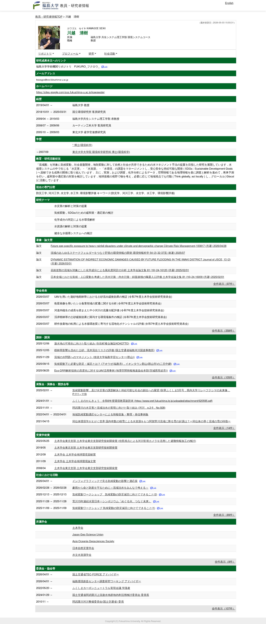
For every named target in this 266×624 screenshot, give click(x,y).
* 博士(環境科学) (82, 145)
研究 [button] (91, 53)
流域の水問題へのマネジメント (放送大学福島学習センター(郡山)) (94, 357)
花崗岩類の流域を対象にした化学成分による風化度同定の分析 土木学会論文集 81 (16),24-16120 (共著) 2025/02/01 (120, 270)
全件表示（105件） (223, 377)
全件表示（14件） (224, 428)
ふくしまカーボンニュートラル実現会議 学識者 (101, 588)
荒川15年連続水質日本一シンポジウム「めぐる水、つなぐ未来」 (111, 501)
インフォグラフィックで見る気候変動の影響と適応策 (105, 481)
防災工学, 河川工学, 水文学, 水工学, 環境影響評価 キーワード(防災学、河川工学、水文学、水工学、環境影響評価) (105, 193)
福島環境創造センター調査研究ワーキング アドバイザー (106, 581)
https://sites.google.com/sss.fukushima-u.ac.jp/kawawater (70, 92)
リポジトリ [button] (45, 53)
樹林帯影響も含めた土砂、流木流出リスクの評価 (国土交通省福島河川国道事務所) (104, 350)
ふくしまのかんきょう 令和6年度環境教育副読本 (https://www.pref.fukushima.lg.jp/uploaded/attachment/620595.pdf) (142, 401)
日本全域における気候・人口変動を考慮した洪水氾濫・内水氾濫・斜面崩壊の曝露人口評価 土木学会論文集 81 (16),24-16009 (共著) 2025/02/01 (137, 277)
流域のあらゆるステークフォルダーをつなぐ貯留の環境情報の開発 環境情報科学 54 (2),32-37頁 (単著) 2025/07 (118, 252)
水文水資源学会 (81, 555)
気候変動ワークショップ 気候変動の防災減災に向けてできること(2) (114, 494)
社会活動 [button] (109, 53)
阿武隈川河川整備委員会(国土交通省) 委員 (98, 601)
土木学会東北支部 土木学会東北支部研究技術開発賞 (85, 447)
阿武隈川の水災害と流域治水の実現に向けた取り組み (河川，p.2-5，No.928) (118, 407)
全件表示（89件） (224, 515)
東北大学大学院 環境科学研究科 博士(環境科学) (101, 152)
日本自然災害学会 (83, 548)
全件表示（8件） (225, 561)
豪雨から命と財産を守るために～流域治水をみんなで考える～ (110, 487)
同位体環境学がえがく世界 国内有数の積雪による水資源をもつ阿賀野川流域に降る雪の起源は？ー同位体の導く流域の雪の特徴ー (151, 421)
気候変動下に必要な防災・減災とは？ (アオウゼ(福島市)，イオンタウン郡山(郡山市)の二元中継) (113, 364)
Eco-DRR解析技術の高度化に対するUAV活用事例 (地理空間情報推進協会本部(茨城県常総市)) (111, 370)
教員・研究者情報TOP (48, 16)
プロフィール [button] (70, 53)
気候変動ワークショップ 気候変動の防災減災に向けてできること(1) (113, 508)
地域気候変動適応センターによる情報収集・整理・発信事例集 (110, 414)
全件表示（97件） (224, 284)
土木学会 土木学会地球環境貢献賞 (75, 454)
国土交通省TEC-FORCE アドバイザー (95, 574)
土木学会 (77, 527)
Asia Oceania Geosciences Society (93, 541)
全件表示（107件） (223, 608)
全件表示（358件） (223, 330)
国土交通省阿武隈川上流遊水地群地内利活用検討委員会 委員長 (110, 595)
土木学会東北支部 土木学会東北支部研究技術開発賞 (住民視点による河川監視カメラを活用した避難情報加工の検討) (125, 441)
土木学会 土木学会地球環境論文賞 (75, 461)
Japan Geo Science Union (87, 534)
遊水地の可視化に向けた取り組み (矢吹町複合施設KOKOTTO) (91, 343)
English (229, 3)
